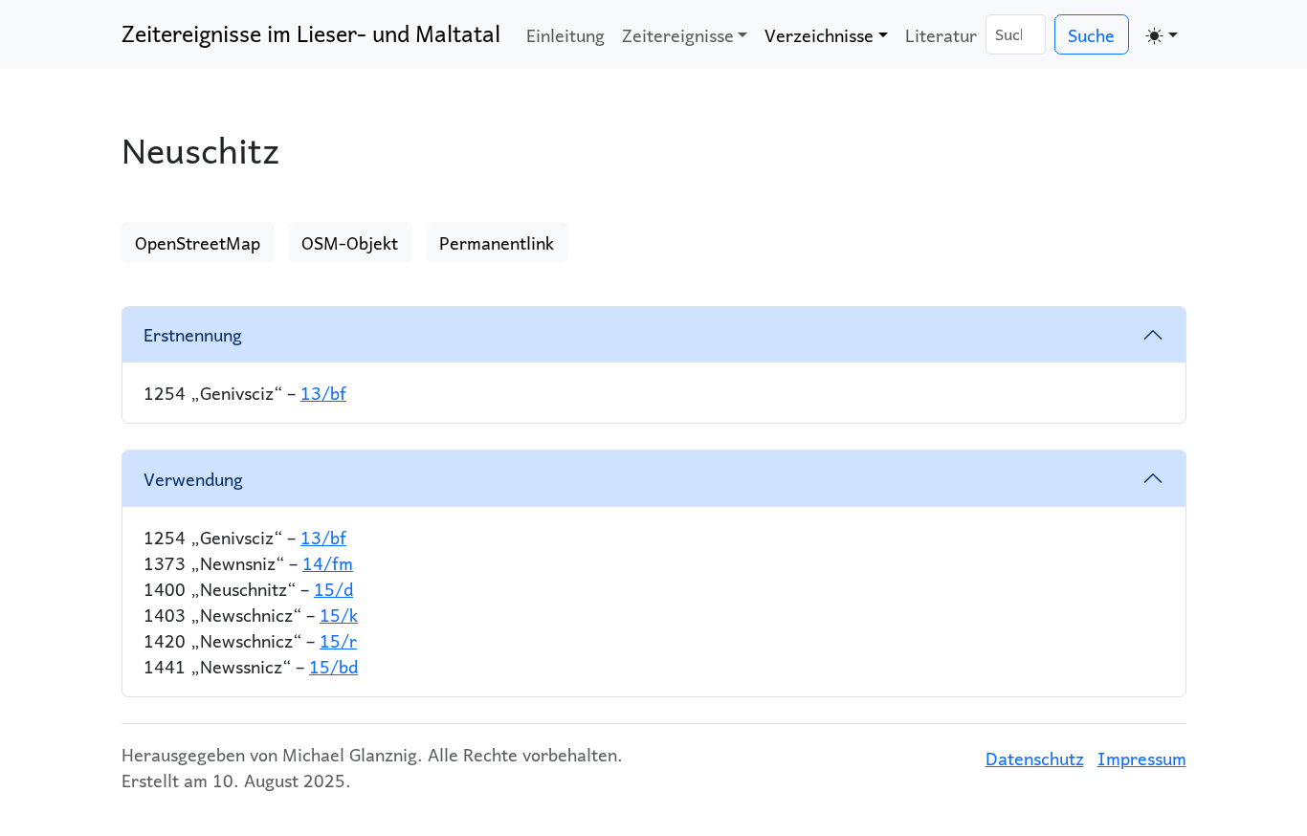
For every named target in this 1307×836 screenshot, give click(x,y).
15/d (333, 589)
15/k (339, 614)
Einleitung (565, 35)
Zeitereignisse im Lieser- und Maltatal (311, 33)
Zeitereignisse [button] (678, 35)
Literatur (941, 35)
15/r (338, 640)
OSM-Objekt (349, 242)
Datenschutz (1035, 758)
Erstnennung (193, 334)
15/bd (333, 666)
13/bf (323, 393)
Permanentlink (496, 242)
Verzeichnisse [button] (819, 35)
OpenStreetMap (197, 242)
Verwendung (193, 479)
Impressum (1141, 758)
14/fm (327, 563)
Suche (1091, 35)
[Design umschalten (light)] (1162, 34)
